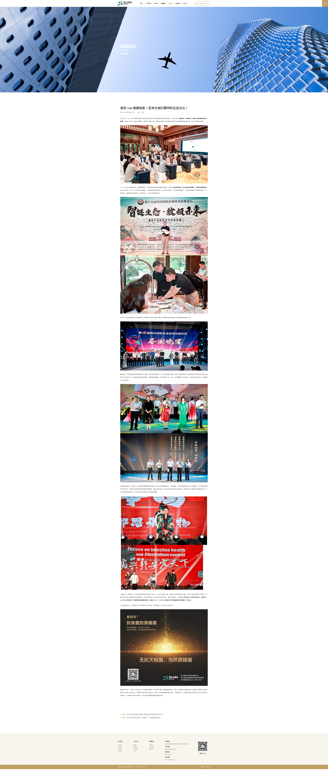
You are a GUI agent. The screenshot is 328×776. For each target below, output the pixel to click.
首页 (141, 3)
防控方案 (151, 747)
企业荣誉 (120, 747)
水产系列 (136, 748)
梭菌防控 (163, 3)
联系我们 (178, 3)
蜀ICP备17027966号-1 (141, 766)
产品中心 (156, 3)
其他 (135, 751)
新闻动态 (170, 3)
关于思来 (148, 3)
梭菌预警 (151, 748)
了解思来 (120, 745)
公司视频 (120, 751)
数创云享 (208, 766)
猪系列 (135, 747)
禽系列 (135, 745)
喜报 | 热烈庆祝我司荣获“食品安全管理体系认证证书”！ (145, 714)
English (185, 3)
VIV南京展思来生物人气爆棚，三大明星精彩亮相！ (143, 718)
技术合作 (120, 748)
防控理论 (151, 745)
